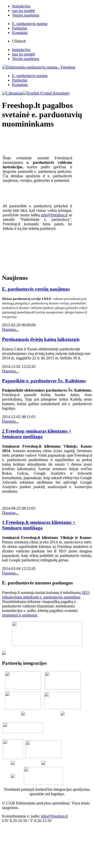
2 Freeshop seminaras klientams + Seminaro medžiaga (36, 433)
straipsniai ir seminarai (19, 615)
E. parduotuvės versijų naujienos (36, 289)
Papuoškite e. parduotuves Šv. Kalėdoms (44, 380)
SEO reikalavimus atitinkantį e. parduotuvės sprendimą (45, 594)
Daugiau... (10, 329)
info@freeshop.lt (54, 215)
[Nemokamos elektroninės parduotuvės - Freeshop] (38, 67)
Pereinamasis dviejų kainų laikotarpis (40, 339)
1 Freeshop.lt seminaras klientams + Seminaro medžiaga (38, 525)
